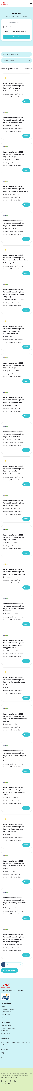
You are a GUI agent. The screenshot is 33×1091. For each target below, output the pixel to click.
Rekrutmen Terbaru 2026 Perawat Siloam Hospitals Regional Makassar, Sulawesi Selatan (15, 717)
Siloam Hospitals (15, 97)
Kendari (7, 614)
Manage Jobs (5, 1033)
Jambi (7, 543)
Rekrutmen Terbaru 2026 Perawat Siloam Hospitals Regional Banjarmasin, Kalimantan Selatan (13, 330)
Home (3, 1083)
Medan (7, 871)
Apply (26, 101)
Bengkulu (8, 160)
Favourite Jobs (5, 1014)
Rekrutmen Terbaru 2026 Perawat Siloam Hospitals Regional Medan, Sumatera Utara (14, 864)
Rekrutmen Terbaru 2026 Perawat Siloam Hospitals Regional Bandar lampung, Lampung (14, 293)
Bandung (8, 194)
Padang (7, 908)
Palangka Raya (10, 944)
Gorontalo (8, 508)
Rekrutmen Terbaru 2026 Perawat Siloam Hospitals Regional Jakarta (13, 468)
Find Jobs (16, 37)
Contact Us (4, 1058)
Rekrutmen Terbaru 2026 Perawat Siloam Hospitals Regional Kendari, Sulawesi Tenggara (14, 607)
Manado (7, 797)
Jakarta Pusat (9, 474)
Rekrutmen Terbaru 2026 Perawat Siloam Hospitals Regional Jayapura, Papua (14, 571)
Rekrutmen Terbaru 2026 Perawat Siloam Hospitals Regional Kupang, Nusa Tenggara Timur (13, 644)
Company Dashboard (8, 1028)
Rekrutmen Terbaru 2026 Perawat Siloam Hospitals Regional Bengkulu (13, 154)
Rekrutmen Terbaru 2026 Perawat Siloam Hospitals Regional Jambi (13, 537)
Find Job (3, 1007)
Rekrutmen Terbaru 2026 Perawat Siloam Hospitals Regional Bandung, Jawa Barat (15, 188)
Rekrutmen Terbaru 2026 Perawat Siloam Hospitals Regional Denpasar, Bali (13, 120)
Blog (2, 1053)
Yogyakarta (8, 91)
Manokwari (8, 761)
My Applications (6, 1012)
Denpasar (8, 125)
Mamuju (7, 687)
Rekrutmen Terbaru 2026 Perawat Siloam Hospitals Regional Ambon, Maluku (13, 223)
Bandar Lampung (10, 299)
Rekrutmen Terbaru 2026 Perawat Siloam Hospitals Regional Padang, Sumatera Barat (14, 901)
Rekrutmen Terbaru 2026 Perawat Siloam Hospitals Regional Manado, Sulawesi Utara (14, 791)
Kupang (7, 650)
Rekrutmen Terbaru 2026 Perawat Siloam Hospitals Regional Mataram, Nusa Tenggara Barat (13, 827)
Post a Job (4, 1031)
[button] (31, 3)
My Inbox (4, 1017)
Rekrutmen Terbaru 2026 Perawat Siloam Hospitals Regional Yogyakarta (13, 85)
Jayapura (8, 577)
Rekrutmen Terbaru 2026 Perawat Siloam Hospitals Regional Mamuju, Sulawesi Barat (14, 680)
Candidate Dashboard (8, 1009)
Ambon (7, 228)
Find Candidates (6, 1026)
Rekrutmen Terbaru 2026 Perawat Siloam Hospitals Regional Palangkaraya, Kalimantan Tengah (13, 938)
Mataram (8, 834)
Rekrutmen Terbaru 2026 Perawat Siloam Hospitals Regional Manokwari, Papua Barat (14, 754)
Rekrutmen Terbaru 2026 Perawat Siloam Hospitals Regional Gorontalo (13, 502)
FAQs (2, 1055)
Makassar (8, 724)
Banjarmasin (9, 336)
